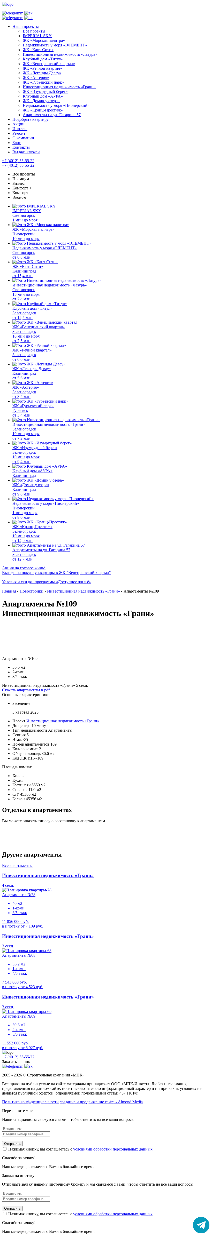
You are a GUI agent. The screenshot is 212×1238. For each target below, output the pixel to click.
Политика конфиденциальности (30, 1102)
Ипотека (19, 128)
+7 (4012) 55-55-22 (18, 160)
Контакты (21, 147)
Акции (18, 124)
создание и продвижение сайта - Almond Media (101, 1102)
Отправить (12, 1144)
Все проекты (23, 174)
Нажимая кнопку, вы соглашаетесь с (80, 1149)
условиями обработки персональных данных (113, 1149)
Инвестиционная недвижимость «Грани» (62, 721)
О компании (23, 138)
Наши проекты (25, 26)
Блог (16, 142)
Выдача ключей (26, 152)
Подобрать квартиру (30, 119)
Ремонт (18, 133)
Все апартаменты (17, 865)
